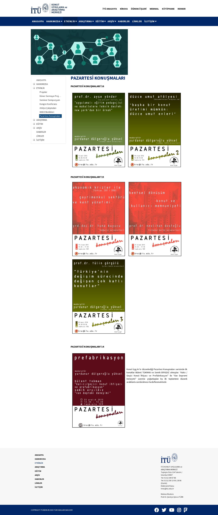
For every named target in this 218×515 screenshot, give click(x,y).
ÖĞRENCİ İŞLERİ (139, 8)
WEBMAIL (154, 8)
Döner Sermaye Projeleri (51, 96)
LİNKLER (137, 21)
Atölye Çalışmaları (48, 108)
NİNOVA (124, 8)
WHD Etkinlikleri (47, 112)
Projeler (43, 92)
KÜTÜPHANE (168, 8)
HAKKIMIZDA (53, 21)
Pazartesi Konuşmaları (50, 116)
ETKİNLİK (69, 21)
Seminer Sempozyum (50, 100)
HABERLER (124, 21)
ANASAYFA (38, 21)
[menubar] (94, 21)
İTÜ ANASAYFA (110, 8)
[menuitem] (38, 21)
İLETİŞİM (149, 21)
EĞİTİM (100, 21)
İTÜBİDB (44, 510)
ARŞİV (111, 21)
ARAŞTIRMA (85, 21)
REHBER (182, 8)
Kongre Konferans (48, 104)
